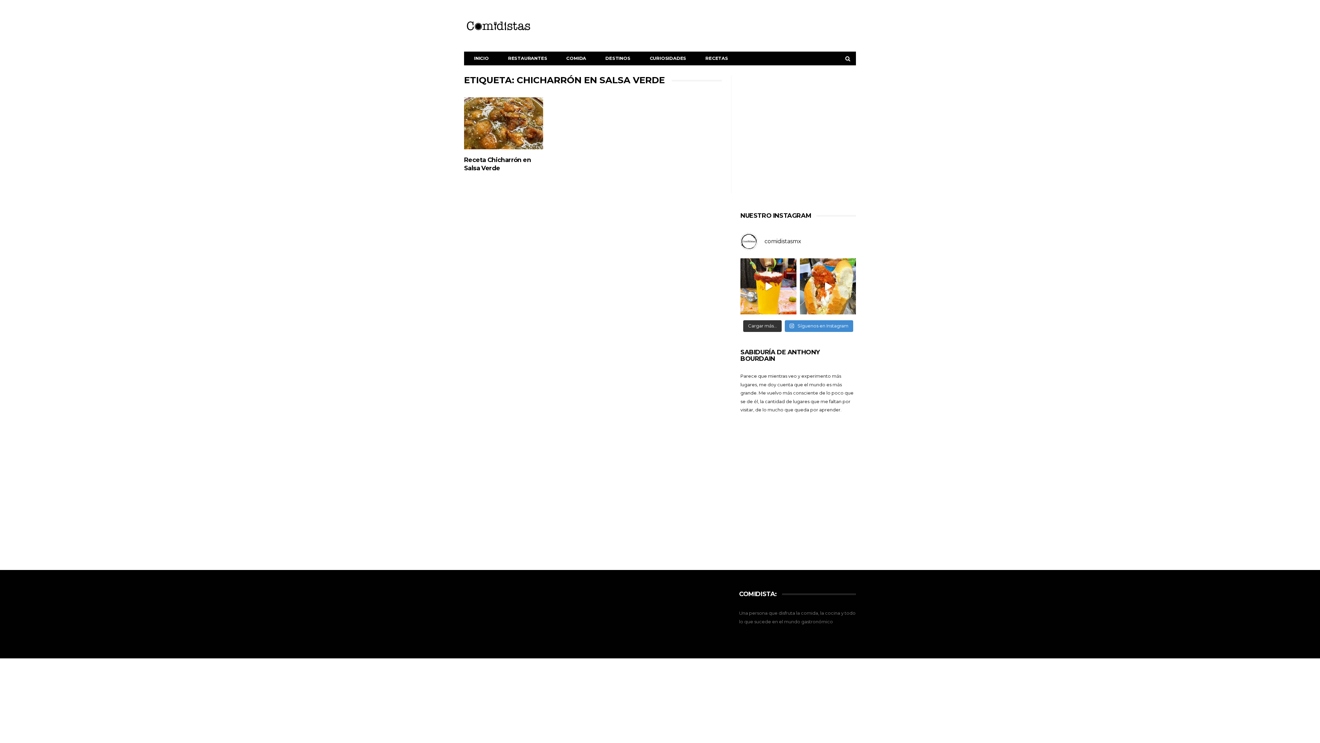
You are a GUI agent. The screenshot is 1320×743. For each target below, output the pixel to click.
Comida (576, 58)
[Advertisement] (798, 140)
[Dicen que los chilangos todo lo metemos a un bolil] (828, 286)
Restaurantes (527, 58)
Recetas (716, 58)
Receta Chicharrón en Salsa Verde (497, 164)
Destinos (617, 58)
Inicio (481, 58)
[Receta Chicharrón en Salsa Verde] (503, 123)
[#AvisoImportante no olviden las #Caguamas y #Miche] (768, 286)
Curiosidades (668, 58)
